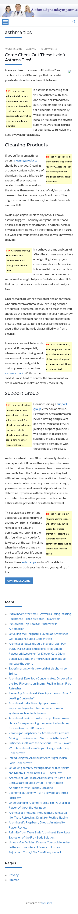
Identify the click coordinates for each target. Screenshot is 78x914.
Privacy (14, 875)
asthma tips (28, 562)
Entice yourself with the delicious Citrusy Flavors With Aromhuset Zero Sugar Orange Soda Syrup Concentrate (40, 748)
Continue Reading (18, 580)
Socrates (46, 903)
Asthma (31, 48)
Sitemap (14, 879)
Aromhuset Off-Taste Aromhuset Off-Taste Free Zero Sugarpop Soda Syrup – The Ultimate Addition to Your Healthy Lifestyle (40, 782)
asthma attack (14, 373)
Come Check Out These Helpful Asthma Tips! (36, 57)
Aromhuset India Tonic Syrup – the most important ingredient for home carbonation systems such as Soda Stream (36, 708)
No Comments (48, 48)
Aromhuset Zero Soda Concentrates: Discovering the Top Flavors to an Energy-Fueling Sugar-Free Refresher (40, 683)
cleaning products (25, 160)
